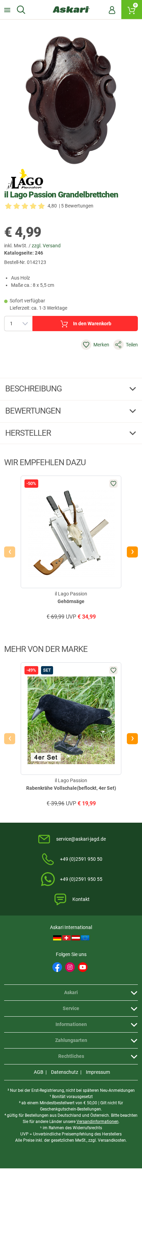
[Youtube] (83, 967)
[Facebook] (57, 967)
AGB (38, 1072)
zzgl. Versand (46, 245)
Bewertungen (33, 411)
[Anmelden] (112, 9)
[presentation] (9, 551)
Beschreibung (34, 388)
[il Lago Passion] (24, 179)
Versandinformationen (98, 1121)
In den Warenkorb (92, 323)
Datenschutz (64, 1072)
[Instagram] (70, 967)
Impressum (98, 1072)
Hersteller (29, 433)
